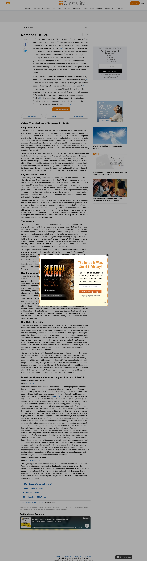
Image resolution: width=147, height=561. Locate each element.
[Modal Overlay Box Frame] (73, 280)
